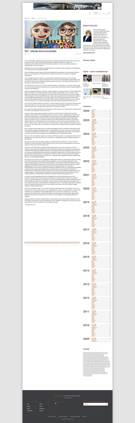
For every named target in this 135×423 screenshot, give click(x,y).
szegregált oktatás (68, 242)
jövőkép (102, 359)
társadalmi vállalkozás (103, 373)
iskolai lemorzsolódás (43, 242)
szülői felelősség (76, 242)
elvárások (92, 355)
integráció (97, 359)
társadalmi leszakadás (94, 373)
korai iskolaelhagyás (52, 242)
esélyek (102, 355)
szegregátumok (86, 370)
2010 (86, 325)
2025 (86, 120)
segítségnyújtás (96, 368)
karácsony (106, 359)
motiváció (85, 366)
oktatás (90, 368)
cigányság (94, 353)
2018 (86, 216)
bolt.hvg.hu (41, 410)
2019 (86, 202)
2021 (86, 175)
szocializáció (98, 370)
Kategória (33, 18)
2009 (86, 339)
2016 (86, 243)
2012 (86, 298)
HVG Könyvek (41, 408)
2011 (86, 311)
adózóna (40, 406)
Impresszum (84, 416)
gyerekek (106, 357)
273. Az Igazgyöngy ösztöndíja (86, 85)
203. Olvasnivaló (97, 96)
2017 (86, 229)
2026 (86, 110)
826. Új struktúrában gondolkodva (105, 85)
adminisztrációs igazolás (29, 242)
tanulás (103, 370)
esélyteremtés (86, 357)
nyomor (108, 366)
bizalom (90, 353)
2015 (86, 257)
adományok (86, 353)
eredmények (97, 355)
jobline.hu (28, 406)
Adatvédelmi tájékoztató (63, 416)
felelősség (92, 357)
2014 (86, 270)
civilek (99, 353)
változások (85, 375)
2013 (86, 284)
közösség (85, 364)
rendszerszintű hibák (60, 242)
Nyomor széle (59, 396)
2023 (86, 147)
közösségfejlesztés (91, 364)
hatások (85, 359)
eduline (28, 408)
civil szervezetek (104, 353)
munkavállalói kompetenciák (93, 366)
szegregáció (102, 368)
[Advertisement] (53, 224)
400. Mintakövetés (105, 97)
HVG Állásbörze (30, 410)
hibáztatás (37, 242)
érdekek (90, 375)
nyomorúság (86, 368)
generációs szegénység (99, 357)
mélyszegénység (102, 366)
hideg (89, 359)
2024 (86, 134)
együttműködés (86, 355)
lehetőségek (107, 364)
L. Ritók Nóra (78, 54)
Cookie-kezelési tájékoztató (75, 416)
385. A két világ (96, 83)
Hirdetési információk (52, 416)
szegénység (92, 370)
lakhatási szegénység (100, 364)
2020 (86, 188)
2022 (86, 161)
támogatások (86, 373)
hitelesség (93, 359)
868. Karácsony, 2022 (87, 97)
